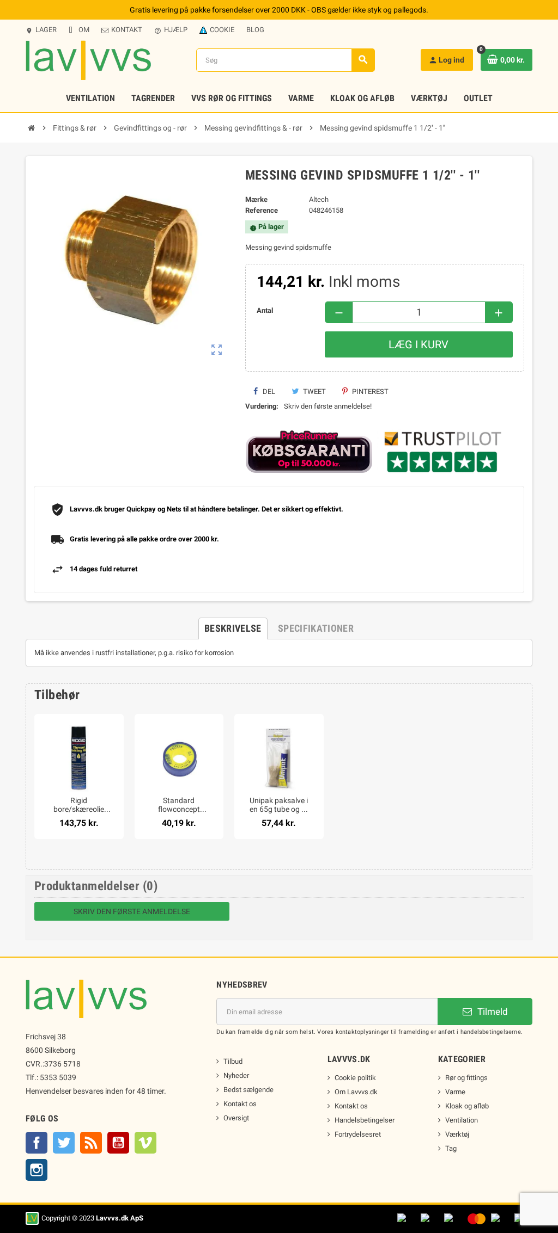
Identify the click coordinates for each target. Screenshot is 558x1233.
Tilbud (232, 1061)
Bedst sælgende (248, 1090)
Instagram (36, 1170)
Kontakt (126, 30)
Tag (451, 1148)
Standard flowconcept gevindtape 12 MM (179, 804)
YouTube (118, 1143)
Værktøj (457, 1134)
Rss (91, 1143)
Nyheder (236, 1075)
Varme (455, 1092)
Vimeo (145, 1143)
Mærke (256, 199)
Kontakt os (240, 1104)
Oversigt (236, 1118)
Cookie (222, 30)
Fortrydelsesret (358, 1134)
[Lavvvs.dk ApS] (88, 60)
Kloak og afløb (467, 1106)
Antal (265, 310)
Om (83, 30)
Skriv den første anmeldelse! (328, 406)
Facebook (36, 1143)
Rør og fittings (466, 1078)
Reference (261, 210)
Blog (255, 30)
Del (268, 391)
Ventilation (461, 1120)
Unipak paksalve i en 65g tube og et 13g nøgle (279, 804)
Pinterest (369, 391)
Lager (41, 30)
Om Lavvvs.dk (356, 1092)
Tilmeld (491, 1011)
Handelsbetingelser (365, 1120)
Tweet (313, 391)
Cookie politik (355, 1078)
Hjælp (170, 30)
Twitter (64, 1143)
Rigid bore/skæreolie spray (78, 804)
